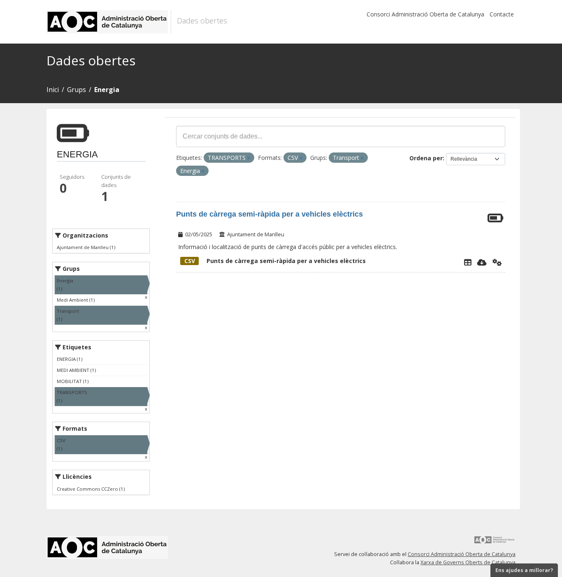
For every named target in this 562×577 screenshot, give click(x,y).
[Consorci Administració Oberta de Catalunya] (495, 542)
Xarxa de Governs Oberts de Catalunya (468, 562)
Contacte (502, 14)
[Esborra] (248, 158)
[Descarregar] (482, 262)
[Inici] (108, 21)
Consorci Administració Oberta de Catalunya (425, 14)
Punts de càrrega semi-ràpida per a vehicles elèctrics (269, 214)
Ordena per (426, 158)
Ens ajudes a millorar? (524, 570)
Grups (76, 89)
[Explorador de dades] (467, 262)
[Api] (497, 262)
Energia (106, 89)
